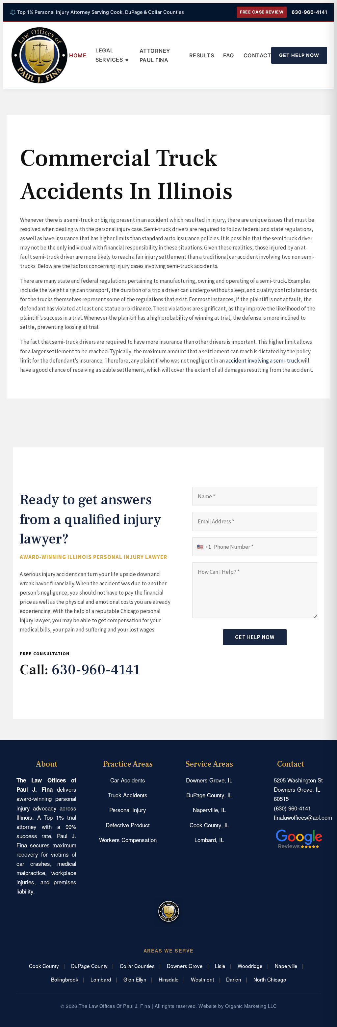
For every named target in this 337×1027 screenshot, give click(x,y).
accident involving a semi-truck (263, 360)
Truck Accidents (127, 795)
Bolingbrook (64, 979)
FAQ (228, 55)
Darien (233, 979)
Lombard (101, 979)
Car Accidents (127, 780)
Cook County (44, 965)
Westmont (202, 979)
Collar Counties (137, 965)
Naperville (286, 965)
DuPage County (89, 965)
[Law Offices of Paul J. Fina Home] (39, 55)
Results (201, 55)
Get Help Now (299, 55)
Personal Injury (127, 810)
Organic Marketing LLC (251, 1005)
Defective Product (128, 825)
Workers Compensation (128, 840)
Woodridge (250, 965)
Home (77, 55)
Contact (258, 55)
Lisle (220, 965)
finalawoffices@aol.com (303, 817)
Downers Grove (185, 965)
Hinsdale (169, 979)
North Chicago (269, 979)
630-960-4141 (309, 12)
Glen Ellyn (134, 979)
